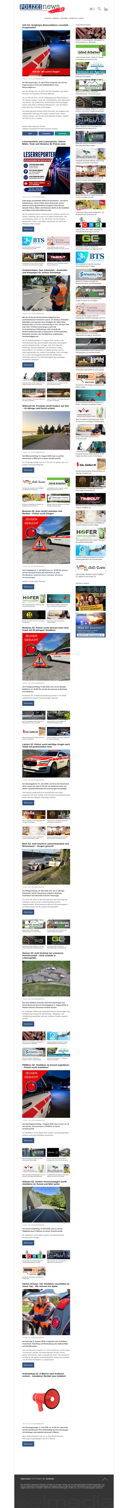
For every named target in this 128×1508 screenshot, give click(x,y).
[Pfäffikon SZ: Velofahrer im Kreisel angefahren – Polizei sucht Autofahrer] (46, 1094)
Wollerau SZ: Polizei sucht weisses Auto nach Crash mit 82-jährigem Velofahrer (45, 629)
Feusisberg (64, 18)
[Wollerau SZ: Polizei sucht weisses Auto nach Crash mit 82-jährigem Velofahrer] (46, 657)
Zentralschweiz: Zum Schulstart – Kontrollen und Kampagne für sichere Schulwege (44, 271)
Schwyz (81, 18)
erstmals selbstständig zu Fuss (46, 324)
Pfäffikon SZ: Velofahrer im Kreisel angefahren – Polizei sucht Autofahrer (45, 1066)
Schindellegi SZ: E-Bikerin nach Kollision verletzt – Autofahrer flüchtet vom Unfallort (44, 1375)
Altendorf (47, 18)
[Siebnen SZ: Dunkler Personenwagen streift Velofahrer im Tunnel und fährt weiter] (46, 1205)
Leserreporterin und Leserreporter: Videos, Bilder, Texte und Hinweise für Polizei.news (44, 142)
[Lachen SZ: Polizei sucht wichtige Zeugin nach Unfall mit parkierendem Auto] (46, 764)
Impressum (26, 1479)
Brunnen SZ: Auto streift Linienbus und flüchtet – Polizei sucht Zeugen (42, 512)
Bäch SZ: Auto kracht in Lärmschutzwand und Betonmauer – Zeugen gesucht (45, 845)
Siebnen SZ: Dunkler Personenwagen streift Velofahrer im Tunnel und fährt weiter (44, 1182)
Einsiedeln (55, 18)
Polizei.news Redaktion (37, 78)
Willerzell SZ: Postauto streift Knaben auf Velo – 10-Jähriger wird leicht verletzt (45, 407)
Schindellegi (73, 18)
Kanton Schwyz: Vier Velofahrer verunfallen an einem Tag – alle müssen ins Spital (45, 1285)
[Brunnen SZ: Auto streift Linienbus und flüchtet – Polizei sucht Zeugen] (46, 540)
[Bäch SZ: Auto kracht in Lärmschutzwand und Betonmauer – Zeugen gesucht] (46, 867)
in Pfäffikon (48, 1126)
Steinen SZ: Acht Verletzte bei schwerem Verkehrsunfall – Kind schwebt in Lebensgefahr (42, 955)
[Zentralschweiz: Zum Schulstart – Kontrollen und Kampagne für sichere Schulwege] (46, 293)
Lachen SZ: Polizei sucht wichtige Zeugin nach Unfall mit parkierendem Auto (46, 745)
